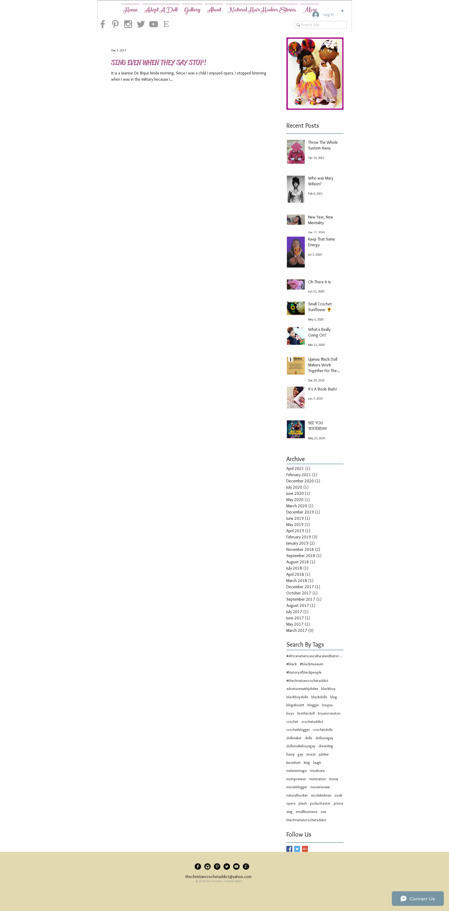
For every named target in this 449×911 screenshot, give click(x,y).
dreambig (326, 746)
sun (323, 811)
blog (333, 697)
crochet (292, 721)
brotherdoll (306, 713)
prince (338, 803)
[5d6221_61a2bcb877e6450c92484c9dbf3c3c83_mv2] (246, 866)
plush (303, 803)
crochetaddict (312, 721)
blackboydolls (297, 697)
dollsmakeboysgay (300, 746)
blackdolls (319, 697)
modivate (317, 770)
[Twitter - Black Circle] (226, 866)
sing (289, 811)
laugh (317, 762)
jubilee (324, 754)
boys (290, 713)
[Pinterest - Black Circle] (217, 866)
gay (300, 754)
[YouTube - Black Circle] (236, 866)
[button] (342, 10)
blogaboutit (295, 705)
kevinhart (293, 762)
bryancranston (329, 713)
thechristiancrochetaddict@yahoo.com (218, 876)
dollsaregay (324, 738)
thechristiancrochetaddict (306, 820)
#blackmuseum (311, 664)
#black (291, 664)
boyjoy (327, 705)
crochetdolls (323, 729)
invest (311, 754)
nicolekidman (321, 795)
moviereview (320, 787)
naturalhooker (297, 795)
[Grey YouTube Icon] (153, 24)
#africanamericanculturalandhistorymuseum (315, 656)
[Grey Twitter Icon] (140, 24)
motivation (317, 779)
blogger (313, 705)
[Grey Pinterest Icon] (115, 24)
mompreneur (296, 779)
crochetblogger (298, 729)
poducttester (320, 803)
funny (290, 754)
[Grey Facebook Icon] (102, 24)
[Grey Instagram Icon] (128, 24)
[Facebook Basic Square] (289, 849)
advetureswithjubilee (302, 688)
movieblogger (296, 787)
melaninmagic (296, 770)
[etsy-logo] (166, 24)
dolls (308, 738)
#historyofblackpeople (303, 672)
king (307, 762)
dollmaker (294, 738)
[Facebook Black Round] (198, 866)
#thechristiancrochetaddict (307, 680)
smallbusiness (307, 811)
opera (290, 803)
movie (333, 779)
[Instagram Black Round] (207, 866)
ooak (338, 795)
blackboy (328, 688)
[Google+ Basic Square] (305, 849)
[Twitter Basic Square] (297, 849)
